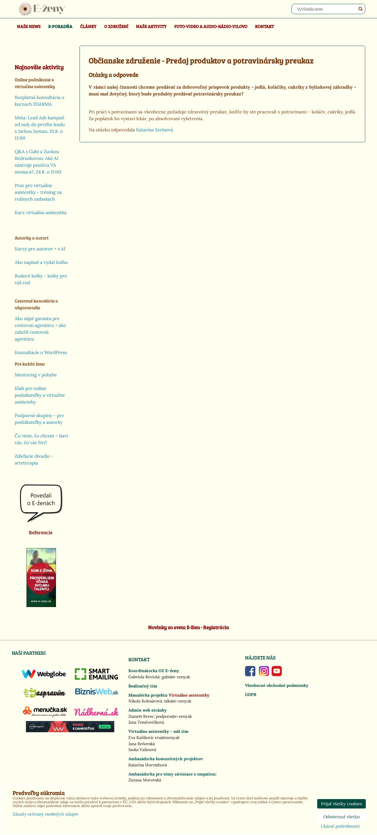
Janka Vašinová (142, 749)
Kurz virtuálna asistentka (41, 212)
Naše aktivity (151, 26)
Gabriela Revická (144, 676)
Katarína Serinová (154, 130)
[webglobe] (44, 676)
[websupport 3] (70, 730)
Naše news (29, 26)
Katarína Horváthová (147, 765)
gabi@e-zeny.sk (176, 676)
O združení (116, 26)
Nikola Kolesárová (145, 701)
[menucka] (45, 717)
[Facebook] (250, 674)
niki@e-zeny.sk (177, 701)
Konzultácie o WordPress (41, 352)
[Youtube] (277, 674)
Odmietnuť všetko (341, 816)
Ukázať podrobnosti (340, 826)
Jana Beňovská (141, 743)
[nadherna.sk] (96, 714)
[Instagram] (264, 674)
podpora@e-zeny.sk (174, 716)
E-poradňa (60, 26)
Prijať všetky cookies (341, 803)
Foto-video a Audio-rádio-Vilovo (210, 26)
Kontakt (264, 26)
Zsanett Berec (141, 716)
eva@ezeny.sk (167, 737)
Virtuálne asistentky (189, 695)
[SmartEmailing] (97, 678)
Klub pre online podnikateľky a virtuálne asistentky (40, 395)
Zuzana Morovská (144, 780)
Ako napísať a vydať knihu (41, 262)
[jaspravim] (45, 700)
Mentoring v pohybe (36, 375)
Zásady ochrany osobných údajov (45, 814)
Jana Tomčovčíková (146, 722)
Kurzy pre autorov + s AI (40, 249)
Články (88, 26)
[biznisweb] (97, 695)
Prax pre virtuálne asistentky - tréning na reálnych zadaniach (38, 192)
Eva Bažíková (140, 737)
